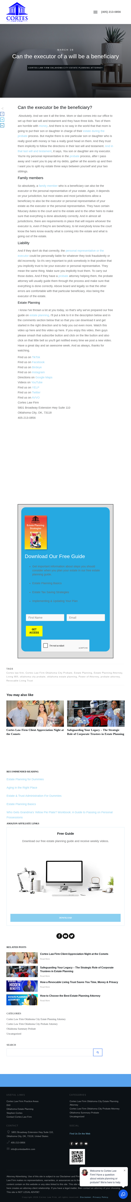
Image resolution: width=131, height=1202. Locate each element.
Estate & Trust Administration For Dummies (34, 795)
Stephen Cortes (14, 1113)
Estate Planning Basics (21, 804)
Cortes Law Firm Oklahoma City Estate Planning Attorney (36, 1019)
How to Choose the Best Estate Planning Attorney (70, 995)
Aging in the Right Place (22, 787)
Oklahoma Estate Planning (20, 1109)
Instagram (38, 372)
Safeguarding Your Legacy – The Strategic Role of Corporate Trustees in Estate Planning (96, 719)
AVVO (36, 397)
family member (48, 185)
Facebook (38, 362)
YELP (35, 387)
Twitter (36, 392)
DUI (8, 1105)
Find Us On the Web (80, 1133)
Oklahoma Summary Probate (21, 1028)
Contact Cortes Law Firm (19, 1117)
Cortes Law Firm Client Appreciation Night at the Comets (35, 719)
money (43, 126)
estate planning (39, 315)
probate (74, 156)
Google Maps (43, 377)
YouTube (36, 382)
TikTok (36, 357)
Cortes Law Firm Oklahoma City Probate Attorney (32, 1024)
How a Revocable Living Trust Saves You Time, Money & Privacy (79, 982)
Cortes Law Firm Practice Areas (23, 1101)
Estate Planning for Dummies (25, 779)
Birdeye (37, 367)
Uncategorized (14, 1033)
